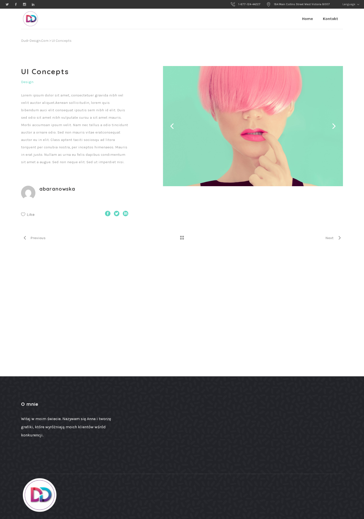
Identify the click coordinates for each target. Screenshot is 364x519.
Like (31, 214)
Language (348, 4)
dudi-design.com (35, 41)
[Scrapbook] (253, 126)
